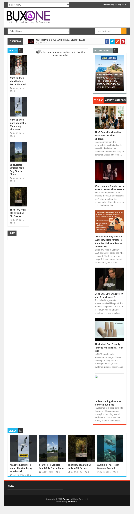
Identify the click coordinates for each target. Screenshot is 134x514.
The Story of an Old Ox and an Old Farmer (18, 213)
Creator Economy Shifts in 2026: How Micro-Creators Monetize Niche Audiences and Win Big (108, 241)
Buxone (66, 499)
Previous (97, 74)
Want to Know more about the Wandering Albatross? (18, 124)
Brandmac (73, 501)
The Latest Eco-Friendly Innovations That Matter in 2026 (109, 347)
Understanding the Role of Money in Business (108, 403)
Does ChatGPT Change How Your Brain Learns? (109, 295)
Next (122, 74)
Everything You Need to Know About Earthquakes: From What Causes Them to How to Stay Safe (109, 81)
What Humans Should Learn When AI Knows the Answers (63, 40)
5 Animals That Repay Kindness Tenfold (108, 466)
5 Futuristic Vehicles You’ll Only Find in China (17, 169)
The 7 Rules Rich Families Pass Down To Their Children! (108, 135)
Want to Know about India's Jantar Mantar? (18, 81)
